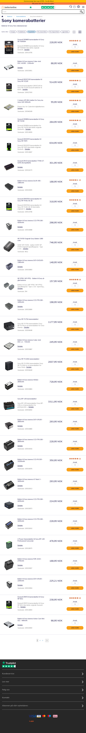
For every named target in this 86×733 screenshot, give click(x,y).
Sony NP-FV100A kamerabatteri (28, 359)
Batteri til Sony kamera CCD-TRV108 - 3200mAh (31, 520)
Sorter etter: (5, 32)
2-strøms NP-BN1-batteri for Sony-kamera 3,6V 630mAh (31, 101)
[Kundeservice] (70, 7)
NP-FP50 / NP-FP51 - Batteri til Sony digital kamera (31, 279)
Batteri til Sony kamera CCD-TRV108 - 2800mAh (31, 440)
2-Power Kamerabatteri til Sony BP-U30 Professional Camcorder (31, 540)
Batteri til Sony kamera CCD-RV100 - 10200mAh (30, 460)
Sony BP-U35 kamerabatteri (27, 399)
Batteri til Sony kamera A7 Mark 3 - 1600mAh (29, 480)
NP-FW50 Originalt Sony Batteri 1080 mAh (30, 239)
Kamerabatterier (21, 16)
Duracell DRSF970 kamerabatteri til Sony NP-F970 (29, 140)
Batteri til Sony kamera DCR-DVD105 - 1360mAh (31, 261)
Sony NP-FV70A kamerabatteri (28, 319)
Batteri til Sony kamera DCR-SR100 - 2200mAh (30, 580)
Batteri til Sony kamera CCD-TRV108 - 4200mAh (31, 221)
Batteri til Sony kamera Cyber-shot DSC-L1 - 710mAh (29, 341)
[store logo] (9, 7)
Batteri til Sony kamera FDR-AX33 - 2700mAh (30, 560)
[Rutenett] (74, 32)
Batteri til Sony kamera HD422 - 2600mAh (28, 381)
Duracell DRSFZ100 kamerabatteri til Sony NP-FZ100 (30, 80)
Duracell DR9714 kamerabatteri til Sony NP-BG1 (31, 598)
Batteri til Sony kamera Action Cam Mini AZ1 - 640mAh (31, 619)
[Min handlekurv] (78, 6)
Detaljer (27, 50)
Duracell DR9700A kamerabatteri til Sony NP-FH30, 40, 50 (29, 200)
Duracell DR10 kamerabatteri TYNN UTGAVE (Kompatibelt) (31, 162)
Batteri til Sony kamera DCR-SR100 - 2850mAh (30, 420)
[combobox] (43, 11)
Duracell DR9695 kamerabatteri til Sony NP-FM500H (31, 40)
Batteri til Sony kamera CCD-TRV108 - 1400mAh (31, 301)
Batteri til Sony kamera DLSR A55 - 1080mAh (29, 182)
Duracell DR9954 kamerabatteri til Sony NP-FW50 (31, 120)
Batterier (10, 16)
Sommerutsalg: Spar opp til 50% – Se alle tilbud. (39, 1)
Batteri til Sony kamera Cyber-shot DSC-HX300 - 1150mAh (29, 62)
